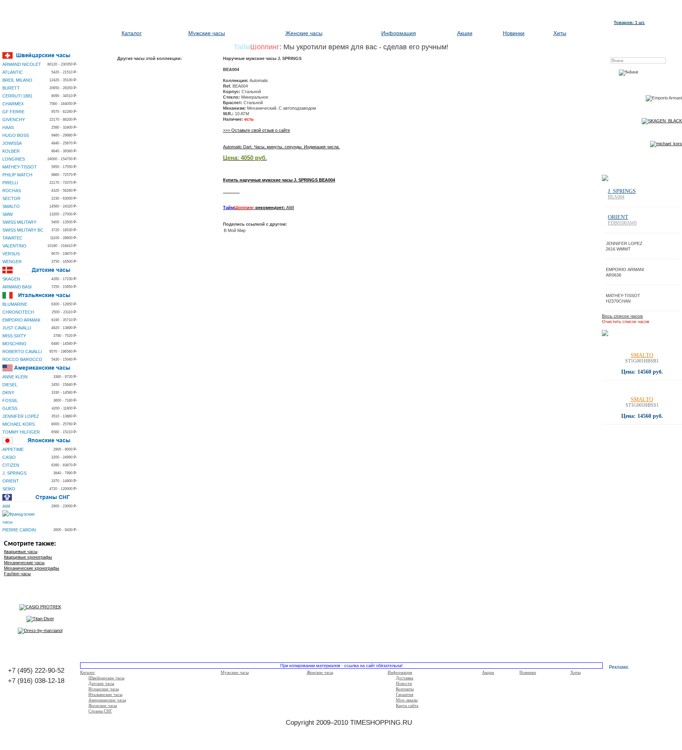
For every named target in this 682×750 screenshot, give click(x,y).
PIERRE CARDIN (19, 529)
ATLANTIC (12, 72)
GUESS (9, 408)
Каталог (132, 33)
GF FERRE (13, 111)
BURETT (11, 88)
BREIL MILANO (17, 80)
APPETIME (13, 449)
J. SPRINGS (14, 473)
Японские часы (102, 705)
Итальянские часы (105, 694)
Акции (464, 33)
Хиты (559, 33)
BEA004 (616, 197)
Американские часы (107, 700)
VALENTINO (14, 245)
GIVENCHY (13, 119)
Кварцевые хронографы (28, 557)
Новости (404, 683)
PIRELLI (10, 182)
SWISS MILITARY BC (22, 230)
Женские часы (303, 33)
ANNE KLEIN (15, 376)
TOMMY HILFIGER (21, 432)
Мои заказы (407, 700)
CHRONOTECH (18, 312)
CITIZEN (10, 465)
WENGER (12, 261)
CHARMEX (13, 103)
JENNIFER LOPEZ (20, 416)
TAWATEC (12, 238)
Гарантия (404, 694)
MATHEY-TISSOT (19, 167)
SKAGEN (11, 279)
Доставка (404, 677)
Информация (398, 33)
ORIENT (10, 481)
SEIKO (8, 488)
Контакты (405, 688)
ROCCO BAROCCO (22, 359)
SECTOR (11, 198)
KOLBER (11, 151)
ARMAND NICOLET (21, 64)
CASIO (9, 457)
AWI (6, 506)
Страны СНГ (100, 711)
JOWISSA (12, 143)
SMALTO (11, 206)
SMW (7, 214)
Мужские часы (206, 33)
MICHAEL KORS (18, 424)
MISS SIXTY (14, 335)
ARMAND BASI (17, 286)
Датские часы (101, 683)
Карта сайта (407, 705)
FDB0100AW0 (622, 223)
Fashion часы (17, 573)
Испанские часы (103, 688)
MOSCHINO (14, 343)
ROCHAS (11, 190)
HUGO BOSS (15, 135)
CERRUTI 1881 (17, 96)
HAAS (8, 127)
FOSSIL (10, 400)
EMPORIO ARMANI (21, 320)
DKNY (8, 392)
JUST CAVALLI (16, 327)
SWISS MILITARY (19, 222)
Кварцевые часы (20, 551)
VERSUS (11, 253)
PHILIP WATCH (17, 174)
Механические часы (24, 562)
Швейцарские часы (106, 677)
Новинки (514, 33)
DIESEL (9, 384)
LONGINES (13, 159)
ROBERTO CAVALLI (22, 351)
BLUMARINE (14, 304)
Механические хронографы (31, 568)
